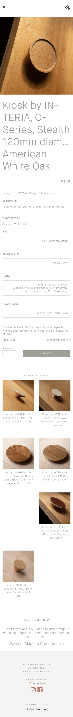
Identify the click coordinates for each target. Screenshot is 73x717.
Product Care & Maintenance (36, 671)
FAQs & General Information (37, 664)
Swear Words (41, 709)
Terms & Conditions (36, 668)
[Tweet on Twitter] (38, 620)
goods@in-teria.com (36, 679)
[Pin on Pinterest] (48, 620)
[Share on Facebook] (41, 620)
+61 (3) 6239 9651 (38, 683)
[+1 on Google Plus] (45, 620)
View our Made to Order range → (36, 644)
